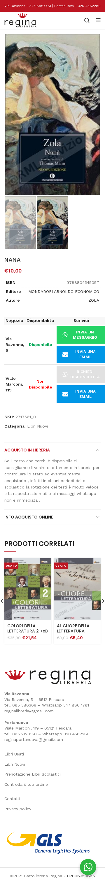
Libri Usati (14, 754)
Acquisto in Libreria (27, 450)
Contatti (12, 798)
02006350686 (81, 876)
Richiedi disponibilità (85, 374)
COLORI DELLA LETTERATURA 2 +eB (27, 628)
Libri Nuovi (37, 426)
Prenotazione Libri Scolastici (32, 774)
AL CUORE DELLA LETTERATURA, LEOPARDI (73, 631)
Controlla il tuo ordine (26, 784)
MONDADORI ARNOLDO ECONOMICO (63, 291)
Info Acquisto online (28, 517)
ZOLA (93, 300)
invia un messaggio (85, 335)
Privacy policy (17, 808)
